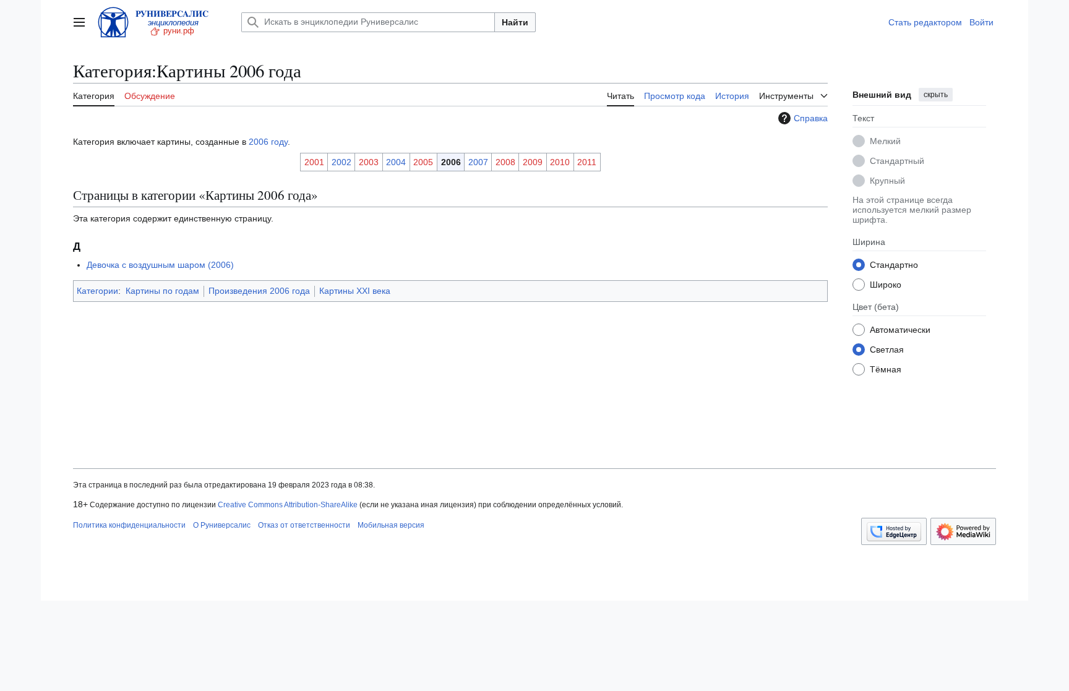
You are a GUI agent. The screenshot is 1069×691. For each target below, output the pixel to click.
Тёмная (885, 369)
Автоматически (900, 330)
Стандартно (894, 265)
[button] (79, 22)
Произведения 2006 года (259, 291)
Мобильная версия (391, 525)
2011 (586, 162)
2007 (478, 162)
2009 (533, 162)
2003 (369, 162)
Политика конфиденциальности (129, 525)
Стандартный (897, 161)
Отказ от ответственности (304, 525)
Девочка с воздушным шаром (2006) (160, 265)
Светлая (887, 349)
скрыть (936, 94)
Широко (885, 285)
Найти (515, 22)
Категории (97, 291)
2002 (341, 162)
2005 (423, 162)
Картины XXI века (354, 291)
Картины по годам (162, 291)
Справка (811, 118)
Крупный (887, 181)
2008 (505, 162)
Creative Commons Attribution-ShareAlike (288, 504)
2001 (314, 162)
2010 (560, 162)
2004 (396, 162)
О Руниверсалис (222, 525)
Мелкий (885, 141)
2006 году (268, 142)
